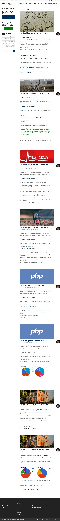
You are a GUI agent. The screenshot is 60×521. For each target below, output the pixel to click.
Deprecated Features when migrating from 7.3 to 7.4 (30, 248)
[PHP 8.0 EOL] (37, 85)
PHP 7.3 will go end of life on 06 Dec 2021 (35, 228)
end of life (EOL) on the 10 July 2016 (43, 455)
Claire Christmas (36, 95)
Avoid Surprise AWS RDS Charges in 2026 (8, 43)
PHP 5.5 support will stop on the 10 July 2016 (34, 450)
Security (31, 95)
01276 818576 (47, 0)
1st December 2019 (36, 345)
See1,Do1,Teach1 (29, 428)
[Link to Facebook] (51, 0)
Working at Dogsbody (49, 503)
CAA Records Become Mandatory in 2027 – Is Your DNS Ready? (9, 0)
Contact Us (3, 507)
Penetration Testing (19, 512)
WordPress (22, 191)
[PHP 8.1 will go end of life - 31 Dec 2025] (37, 21)
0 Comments (26, 95)
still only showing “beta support (30, 120)
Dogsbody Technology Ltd (11, 519)
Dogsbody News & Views (5, 505)
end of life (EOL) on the (29, 345)
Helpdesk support (34, 505)
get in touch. (29, 72)
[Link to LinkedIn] (50, 0)
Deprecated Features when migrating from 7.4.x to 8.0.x (31, 188)
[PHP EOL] (37, 217)
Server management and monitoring (36, 507)
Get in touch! (35, 143)
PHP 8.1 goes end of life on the (29, 39)
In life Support (19, 508)
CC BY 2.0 (37, 428)
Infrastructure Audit (19, 510)
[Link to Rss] (57, 0)
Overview (33, 503)
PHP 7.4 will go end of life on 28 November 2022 (35, 166)
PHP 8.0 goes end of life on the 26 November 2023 (29, 97)
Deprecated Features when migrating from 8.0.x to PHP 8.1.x (32, 117)
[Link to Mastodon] (54, 0)
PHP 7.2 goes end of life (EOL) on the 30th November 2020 (30, 289)
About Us (3, 503)
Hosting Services (19, 514)
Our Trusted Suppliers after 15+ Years (9, 41)
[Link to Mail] (55, 0)
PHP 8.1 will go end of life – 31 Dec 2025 (34, 33)
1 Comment (26, 287)
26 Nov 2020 (44, 310)
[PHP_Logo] (37, 276)
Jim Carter (35, 406)
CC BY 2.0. (37, 489)
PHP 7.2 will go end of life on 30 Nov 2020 (35, 286)
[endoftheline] (37, 396)
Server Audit (29, 67)
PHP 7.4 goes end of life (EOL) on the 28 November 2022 (30, 171)
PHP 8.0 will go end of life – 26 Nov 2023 (34, 93)
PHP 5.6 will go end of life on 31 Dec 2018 (34, 405)
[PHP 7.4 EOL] (37, 156)
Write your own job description (50, 505)
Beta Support (47, 58)
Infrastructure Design (20, 505)
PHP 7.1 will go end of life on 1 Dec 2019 (34, 341)
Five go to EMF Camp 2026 (11, 36)
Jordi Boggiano (30, 361)
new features (40, 109)
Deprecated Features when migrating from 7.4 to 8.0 (30, 250)
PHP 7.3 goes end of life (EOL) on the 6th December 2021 (30, 232)
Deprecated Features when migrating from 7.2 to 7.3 (30, 306)
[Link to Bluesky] (52, 0)
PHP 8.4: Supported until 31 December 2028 (29, 58)
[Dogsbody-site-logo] (8, 3)
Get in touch (27, 382)
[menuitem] (9, 0)
